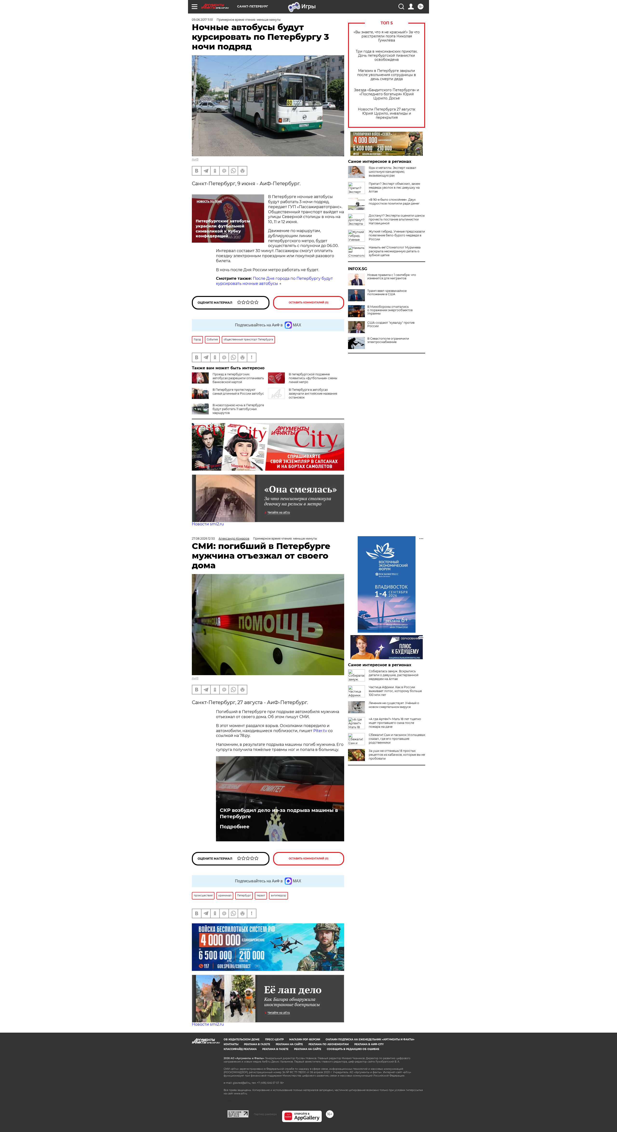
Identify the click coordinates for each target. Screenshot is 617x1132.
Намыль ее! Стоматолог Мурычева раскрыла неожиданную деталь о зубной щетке (395, 251)
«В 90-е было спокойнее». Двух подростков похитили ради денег (394, 201)
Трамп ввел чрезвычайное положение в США (387, 292)
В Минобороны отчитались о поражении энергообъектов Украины (390, 310)
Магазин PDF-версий (304, 1039)
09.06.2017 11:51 (202, 19)
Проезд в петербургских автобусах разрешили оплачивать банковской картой (238, 378)
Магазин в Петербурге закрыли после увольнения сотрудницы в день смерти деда (386, 75)
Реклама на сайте (289, 1044)
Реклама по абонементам (328, 1044)
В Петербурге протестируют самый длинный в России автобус (238, 391)
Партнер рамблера (265, 1114)
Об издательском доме (242, 1039)
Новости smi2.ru (208, 524)
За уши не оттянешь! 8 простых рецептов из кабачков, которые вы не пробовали (397, 754)
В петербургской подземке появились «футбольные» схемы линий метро (313, 378)
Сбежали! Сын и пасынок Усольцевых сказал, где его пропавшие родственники (397, 738)
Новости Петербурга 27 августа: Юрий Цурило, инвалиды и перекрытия (387, 113)
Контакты (231, 1044)
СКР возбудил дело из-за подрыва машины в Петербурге (279, 813)
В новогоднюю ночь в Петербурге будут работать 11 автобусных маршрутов (238, 409)
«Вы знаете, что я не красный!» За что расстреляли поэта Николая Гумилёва (387, 36)
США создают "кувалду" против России (391, 324)
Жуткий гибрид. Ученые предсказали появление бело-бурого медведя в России (397, 235)
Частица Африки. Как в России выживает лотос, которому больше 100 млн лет (395, 691)
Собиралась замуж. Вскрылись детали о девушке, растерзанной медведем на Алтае (393, 675)
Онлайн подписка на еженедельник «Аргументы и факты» (370, 1039)
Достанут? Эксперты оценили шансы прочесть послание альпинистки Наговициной (397, 219)
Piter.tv (320, 730)
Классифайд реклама (240, 1049)
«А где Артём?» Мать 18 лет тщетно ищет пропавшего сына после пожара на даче (395, 722)
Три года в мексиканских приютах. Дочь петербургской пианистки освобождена (386, 55)
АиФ (195, 159)
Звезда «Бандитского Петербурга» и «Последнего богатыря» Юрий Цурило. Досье (386, 94)
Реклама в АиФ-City (369, 1044)
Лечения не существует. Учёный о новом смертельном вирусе (394, 705)
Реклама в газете (257, 1044)
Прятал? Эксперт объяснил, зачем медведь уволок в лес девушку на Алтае (394, 187)
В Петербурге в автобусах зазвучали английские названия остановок (313, 393)
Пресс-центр (274, 1039)
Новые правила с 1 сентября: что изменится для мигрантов (391, 276)
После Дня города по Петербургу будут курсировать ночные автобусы (274, 281)
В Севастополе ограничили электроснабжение (388, 340)
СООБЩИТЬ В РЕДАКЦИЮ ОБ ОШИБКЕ (353, 1049)
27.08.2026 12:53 (203, 538)
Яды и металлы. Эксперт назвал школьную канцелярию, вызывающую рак (392, 171)
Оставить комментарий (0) (309, 302)
